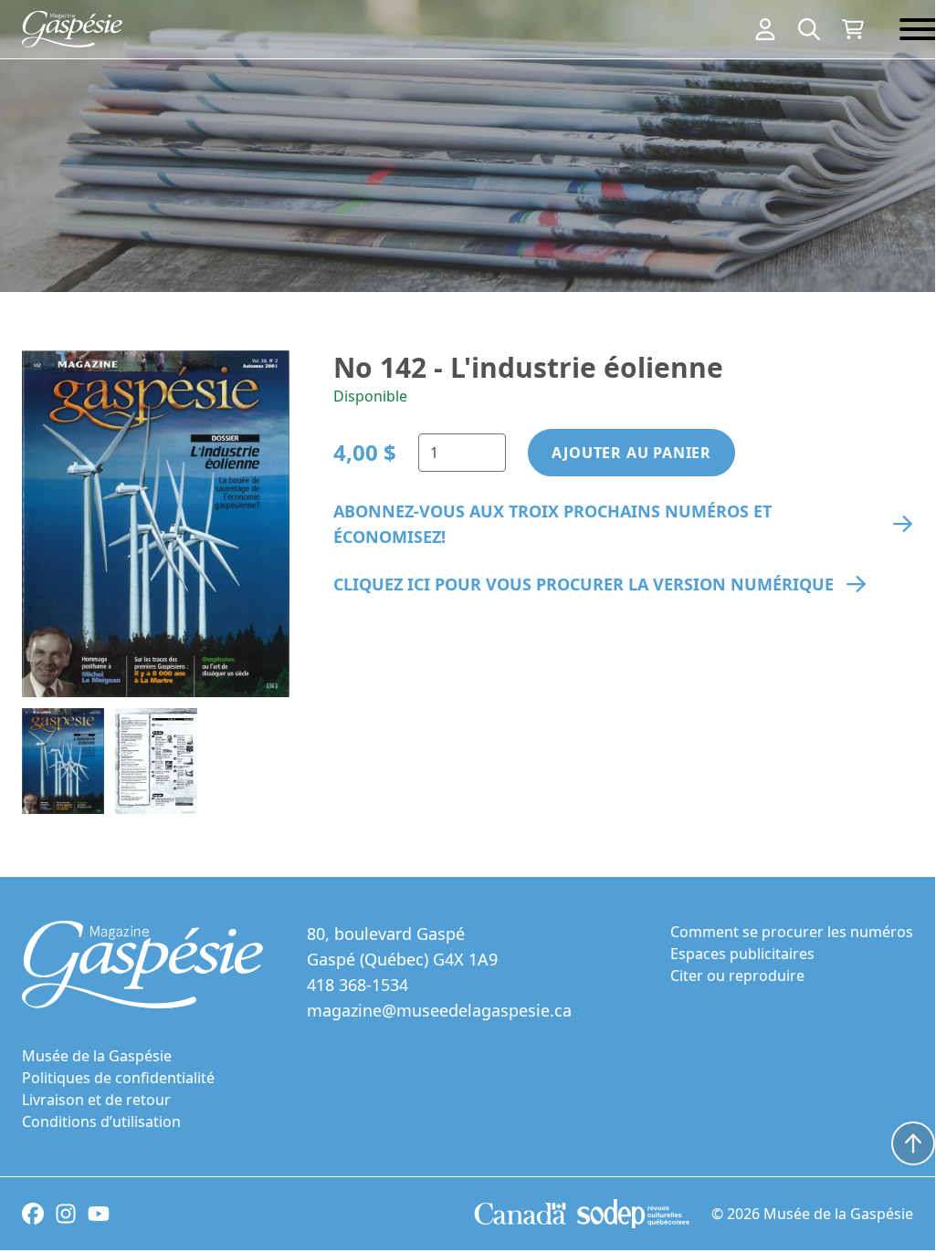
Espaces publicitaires (742, 954)
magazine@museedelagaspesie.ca (439, 1010)
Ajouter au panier (631, 453)
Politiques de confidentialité (118, 1078)
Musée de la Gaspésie (97, 1056)
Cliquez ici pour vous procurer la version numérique (583, 584)
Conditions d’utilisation (101, 1121)
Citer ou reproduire (737, 975)
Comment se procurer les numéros (791, 932)
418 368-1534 (357, 985)
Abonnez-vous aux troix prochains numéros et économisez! (552, 524)
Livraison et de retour (96, 1100)
